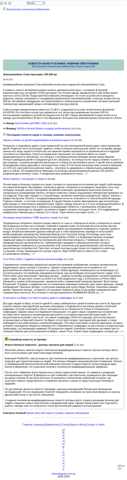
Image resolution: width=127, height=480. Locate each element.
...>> (85, 173)
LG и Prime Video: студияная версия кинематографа (33, 259)
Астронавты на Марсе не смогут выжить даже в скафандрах (37, 298)
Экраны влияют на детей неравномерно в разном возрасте (37, 140)
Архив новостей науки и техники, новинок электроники (57, 413)
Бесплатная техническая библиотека (28, 9)
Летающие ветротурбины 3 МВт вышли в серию (30, 217)
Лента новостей (86, 66)
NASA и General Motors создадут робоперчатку (44, 128)
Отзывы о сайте (95, 424)
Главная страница (33, 424)
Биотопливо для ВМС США (31, 123)
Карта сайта (77, 424)
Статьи (65, 424)
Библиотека (52, 424)
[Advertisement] (63, 35)
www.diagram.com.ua (63, 473)
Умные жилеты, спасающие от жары (24, 179)
